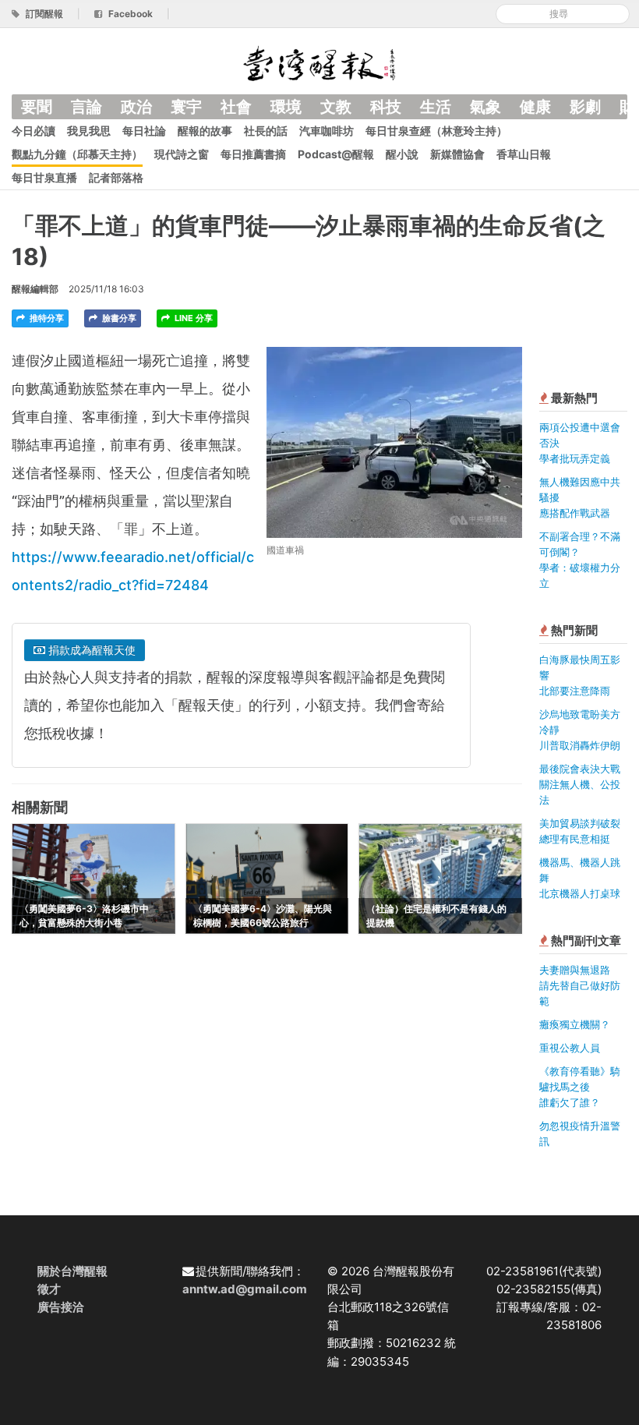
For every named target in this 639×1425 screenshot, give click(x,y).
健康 (535, 106)
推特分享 (45, 318)
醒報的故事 (205, 130)
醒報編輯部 (35, 289)
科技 (385, 106)
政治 (136, 106)
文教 (335, 106)
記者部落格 (116, 177)
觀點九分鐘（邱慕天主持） (77, 154)
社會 (236, 106)
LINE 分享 (192, 318)
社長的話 (266, 130)
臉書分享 (118, 318)
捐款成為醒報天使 (90, 649)
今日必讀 (33, 130)
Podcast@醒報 (336, 154)
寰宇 (186, 106)
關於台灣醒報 (72, 1271)
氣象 (485, 106)
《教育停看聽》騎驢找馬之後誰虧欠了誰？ (579, 1087)
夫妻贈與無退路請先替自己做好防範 (579, 985)
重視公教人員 (569, 1047)
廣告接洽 (60, 1306)
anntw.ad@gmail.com (244, 1289)
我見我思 (89, 130)
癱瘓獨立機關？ (574, 1024)
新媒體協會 (457, 154)
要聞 (36, 106)
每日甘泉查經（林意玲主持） (436, 130)
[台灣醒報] (319, 62)
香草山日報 (523, 154)
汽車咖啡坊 (326, 130)
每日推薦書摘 (253, 154)
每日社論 (144, 130)
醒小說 (402, 154)
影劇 (585, 106)
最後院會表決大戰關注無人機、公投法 (579, 784)
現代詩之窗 (181, 154)
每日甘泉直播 (44, 177)
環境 (286, 106)
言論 (86, 106)
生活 (435, 106)
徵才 (49, 1289)
